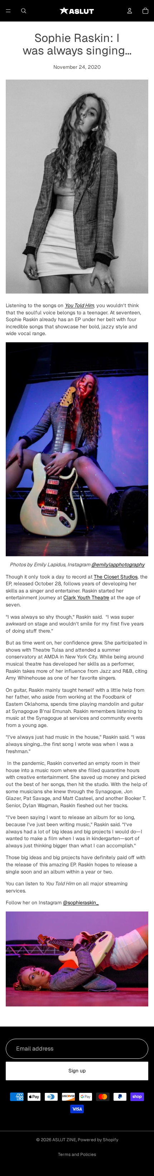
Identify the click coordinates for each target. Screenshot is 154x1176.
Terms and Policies (77, 1154)
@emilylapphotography (118, 564)
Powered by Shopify (98, 1140)
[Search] (24, 11)
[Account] (130, 11)
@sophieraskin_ (81, 902)
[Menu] (8, 11)
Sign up (77, 1070)
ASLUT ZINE (64, 1140)
